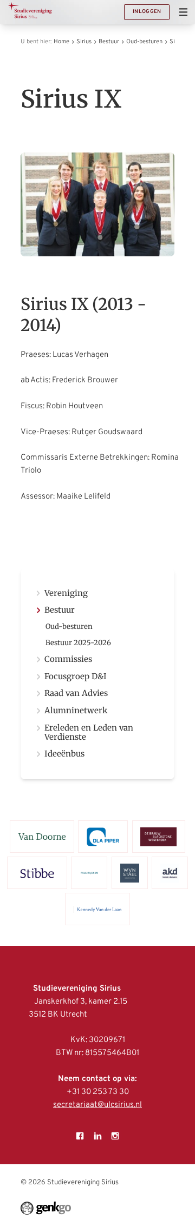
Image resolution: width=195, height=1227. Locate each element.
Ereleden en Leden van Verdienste (88, 733)
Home (61, 41)
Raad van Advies (76, 693)
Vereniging (66, 593)
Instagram (115, 1135)
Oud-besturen (144, 41)
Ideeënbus (64, 754)
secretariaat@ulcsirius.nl (97, 1105)
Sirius (84, 41)
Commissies (68, 659)
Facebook (80, 1135)
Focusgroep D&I (75, 676)
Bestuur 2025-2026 (78, 643)
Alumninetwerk (75, 710)
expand (38, 610)
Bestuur (109, 41)
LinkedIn (97, 1135)
